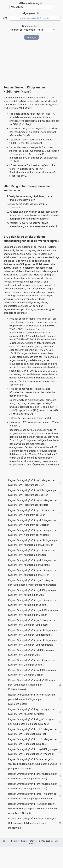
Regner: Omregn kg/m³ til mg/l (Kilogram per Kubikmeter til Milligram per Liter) (32, 592)
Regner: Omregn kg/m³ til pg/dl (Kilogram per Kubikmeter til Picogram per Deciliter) (32, 492)
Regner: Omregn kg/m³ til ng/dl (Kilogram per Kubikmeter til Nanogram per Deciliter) (32, 522)
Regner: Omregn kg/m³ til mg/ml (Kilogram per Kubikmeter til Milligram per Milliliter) (33, 612)
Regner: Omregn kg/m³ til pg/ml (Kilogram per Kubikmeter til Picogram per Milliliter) (32, 502)
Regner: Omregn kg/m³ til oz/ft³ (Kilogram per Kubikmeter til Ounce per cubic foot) (32, 741)
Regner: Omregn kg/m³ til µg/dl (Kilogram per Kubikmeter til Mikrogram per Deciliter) (32, 562)
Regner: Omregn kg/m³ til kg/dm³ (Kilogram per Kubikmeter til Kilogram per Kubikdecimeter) (31, 685)
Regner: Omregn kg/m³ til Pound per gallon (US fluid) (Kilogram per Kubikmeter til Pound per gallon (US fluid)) (32, 808)
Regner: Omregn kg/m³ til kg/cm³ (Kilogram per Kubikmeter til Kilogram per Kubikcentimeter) (31, 699)
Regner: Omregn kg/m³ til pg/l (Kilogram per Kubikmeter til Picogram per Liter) (31, 482)
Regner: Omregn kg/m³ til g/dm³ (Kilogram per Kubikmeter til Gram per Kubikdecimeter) (33, 632)
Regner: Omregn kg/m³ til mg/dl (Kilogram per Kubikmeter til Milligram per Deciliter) (32, 602)
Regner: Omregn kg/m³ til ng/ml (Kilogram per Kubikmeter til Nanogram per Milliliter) (32, 532)
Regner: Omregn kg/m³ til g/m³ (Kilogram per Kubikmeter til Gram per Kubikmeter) (32, 622)
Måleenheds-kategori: (30, 3)
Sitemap (33, 841)
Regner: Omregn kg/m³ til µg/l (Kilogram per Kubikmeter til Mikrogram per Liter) (31, 552)
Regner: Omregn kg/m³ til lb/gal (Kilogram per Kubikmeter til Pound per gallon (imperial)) (32, 796)
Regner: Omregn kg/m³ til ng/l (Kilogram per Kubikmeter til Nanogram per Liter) (31, 512)
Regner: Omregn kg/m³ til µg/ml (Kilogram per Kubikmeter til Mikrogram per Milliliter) (32, 572)
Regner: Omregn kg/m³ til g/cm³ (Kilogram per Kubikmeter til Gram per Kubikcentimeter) (33, 642)
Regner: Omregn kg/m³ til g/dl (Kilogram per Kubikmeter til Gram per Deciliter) (31, 662)
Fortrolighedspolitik (19, 841)
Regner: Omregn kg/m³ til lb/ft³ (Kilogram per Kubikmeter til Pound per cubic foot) (32, 786)
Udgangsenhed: (30, 26)
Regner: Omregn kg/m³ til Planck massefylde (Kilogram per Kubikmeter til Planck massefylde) (32, 823)
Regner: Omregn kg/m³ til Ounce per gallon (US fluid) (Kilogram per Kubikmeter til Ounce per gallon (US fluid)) (32, 764)
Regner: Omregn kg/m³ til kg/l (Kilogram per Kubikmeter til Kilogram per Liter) (31, 711)
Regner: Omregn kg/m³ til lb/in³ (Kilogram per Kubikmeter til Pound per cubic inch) (32, 776)
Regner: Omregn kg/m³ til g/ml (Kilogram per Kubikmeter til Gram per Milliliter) (32, 672)
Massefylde (25, 199)
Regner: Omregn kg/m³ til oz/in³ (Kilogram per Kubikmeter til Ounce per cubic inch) (32, 731)
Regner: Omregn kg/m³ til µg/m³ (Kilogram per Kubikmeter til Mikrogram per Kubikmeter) (33, 542)
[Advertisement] (31, 62)
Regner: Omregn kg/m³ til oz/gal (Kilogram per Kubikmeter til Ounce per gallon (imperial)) (33, 751)
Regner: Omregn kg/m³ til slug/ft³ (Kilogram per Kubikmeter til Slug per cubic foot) (31, 721)
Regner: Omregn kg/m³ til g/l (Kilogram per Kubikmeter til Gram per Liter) (31, 652)
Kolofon (6, 841)
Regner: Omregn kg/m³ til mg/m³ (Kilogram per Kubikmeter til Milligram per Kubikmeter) (32, 582)
